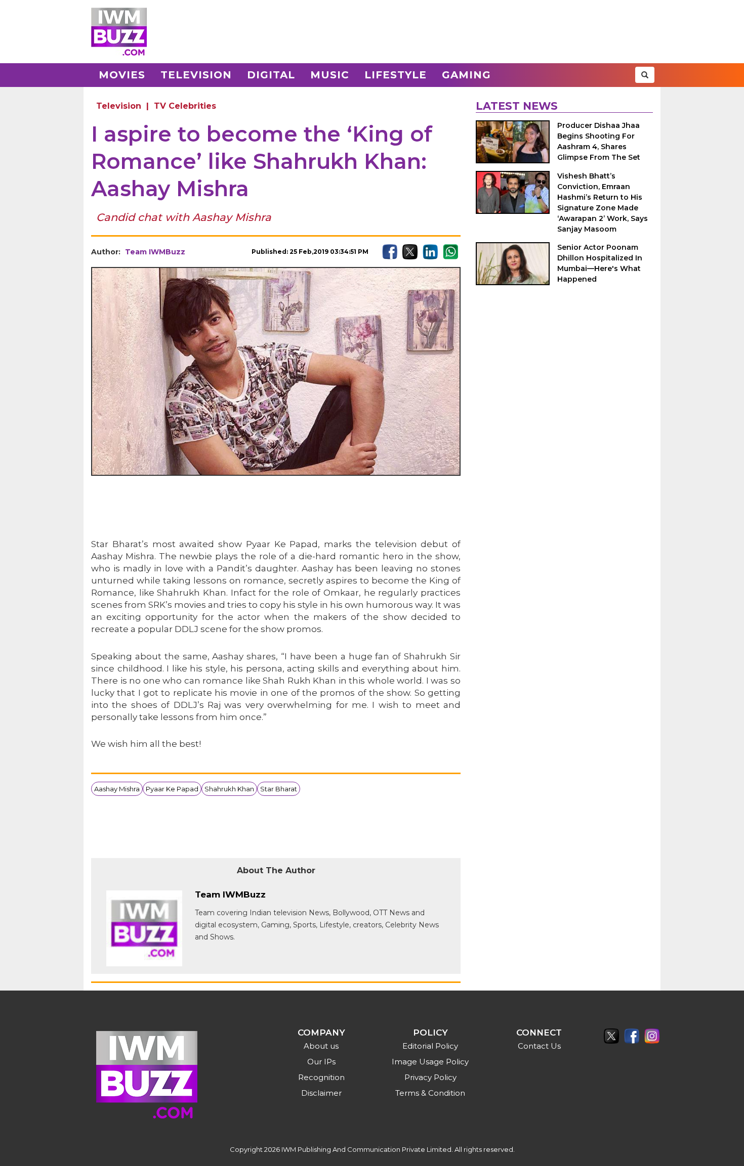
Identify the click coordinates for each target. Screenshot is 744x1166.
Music (329, 75)
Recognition (321, 1077)
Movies (122, 75)
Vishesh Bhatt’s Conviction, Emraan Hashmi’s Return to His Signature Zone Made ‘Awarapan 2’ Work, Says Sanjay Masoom (602, 202)
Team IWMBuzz (155, 251)
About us (321, 1046)
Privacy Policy (430, 1077)
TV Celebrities (185, 106)
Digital (271, 75)
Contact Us (539, 1046)
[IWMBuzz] (119, 32)
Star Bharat (278, 789)
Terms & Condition (430, 1093)
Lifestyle (395, 75)
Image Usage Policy (430, 1061)
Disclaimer (321, 1093)
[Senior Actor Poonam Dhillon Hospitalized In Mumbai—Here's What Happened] (513, 263)
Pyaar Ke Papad (172, 789)
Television (196, 75)
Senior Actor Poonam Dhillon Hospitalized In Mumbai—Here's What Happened (599, 263)
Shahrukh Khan (229, 789)
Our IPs (321, 1061)
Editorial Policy (430, 1046)
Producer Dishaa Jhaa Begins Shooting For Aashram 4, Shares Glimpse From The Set (598, 141)
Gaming (466, 75)
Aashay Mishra (117, 789)
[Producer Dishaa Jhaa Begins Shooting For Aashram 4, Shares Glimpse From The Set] (513, 141)
